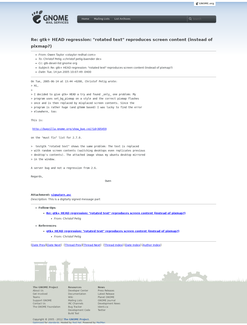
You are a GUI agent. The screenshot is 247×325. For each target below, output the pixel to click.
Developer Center (78, 290)
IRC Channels (75, 303)
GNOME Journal (106, 300)
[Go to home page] (56, 25)
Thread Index (113, 245)
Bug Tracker (75, 306)
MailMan (100, 322)
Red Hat (77, 322)
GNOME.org (206, 3)
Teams (36, 297)
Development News (109, 303)
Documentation (77, 294)
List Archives (122, 18)
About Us (38, 290)
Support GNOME (42, 300)
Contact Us (39, 303)
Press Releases (106, 290)
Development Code (79, 310)
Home (85, 18)
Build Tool (73, 313)
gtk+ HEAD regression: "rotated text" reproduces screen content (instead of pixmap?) (112, 231)
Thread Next (91, 245)
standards (53, 322)
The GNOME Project (45, 287)
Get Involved (40, 294)
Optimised (38, 322)
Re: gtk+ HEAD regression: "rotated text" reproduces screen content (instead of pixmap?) (115, 213)
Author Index (151, 245)
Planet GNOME (106, 297)
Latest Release (106, 294)
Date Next (54, 245)
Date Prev (38, 245)
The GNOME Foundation (46, 306)
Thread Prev (73, 245)
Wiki (70, 297)
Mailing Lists (102, 18)
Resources (74, 287)
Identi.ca (103, 306)
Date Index (132, 245)
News (101, 287)
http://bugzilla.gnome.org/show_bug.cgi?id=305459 (69, 128)
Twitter (102, 310)
